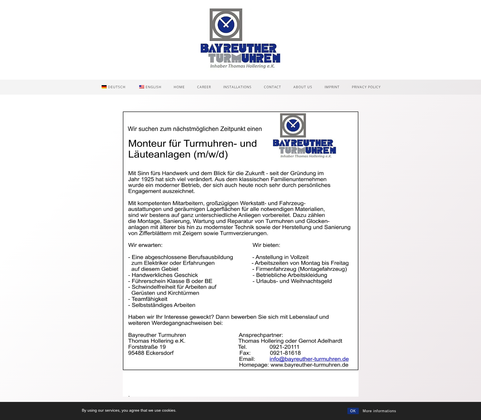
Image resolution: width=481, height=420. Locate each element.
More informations (379, 411)
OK (353, 411)
